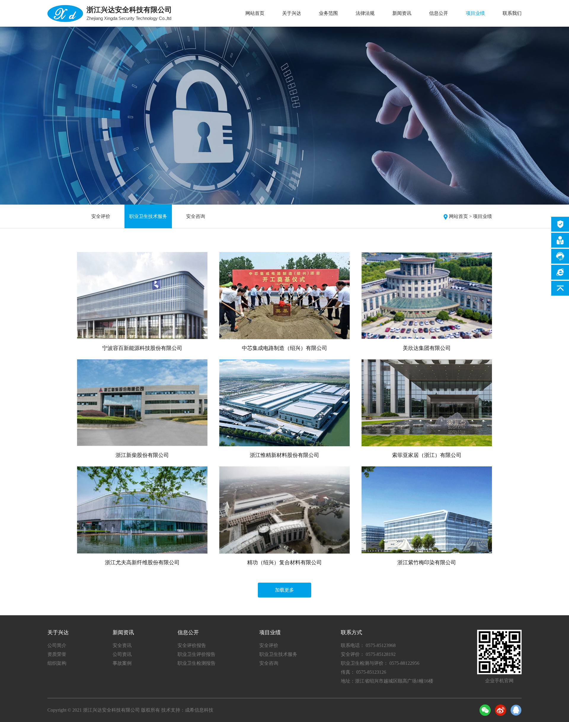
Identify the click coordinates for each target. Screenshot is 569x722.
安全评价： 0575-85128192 (368, 654)
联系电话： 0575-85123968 (368, 645)
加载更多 (284, 589)
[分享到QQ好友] (516, 710)
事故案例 (122, 663)
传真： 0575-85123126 (363, 672)
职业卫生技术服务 (148, 216)
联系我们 (512, 13)
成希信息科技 (199, 710)
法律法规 (365, 13)
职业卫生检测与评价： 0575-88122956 (380, 663)
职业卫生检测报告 (196, 663)
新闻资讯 (401, 13)
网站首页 (254, 13)
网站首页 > (460, 216)
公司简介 (56, 645)
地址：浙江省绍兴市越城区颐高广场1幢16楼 (387, 680)
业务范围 (328, 13)
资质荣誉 (56, 654)
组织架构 (56, 663)
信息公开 (438, 13)
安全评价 (100, 216)
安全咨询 (195, 216)
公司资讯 (122, 654)
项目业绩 (475, 13)
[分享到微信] (485, 710)
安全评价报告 (192, 645)
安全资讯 (122, 645)
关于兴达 (291, 13)
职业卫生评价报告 (196, 654)
